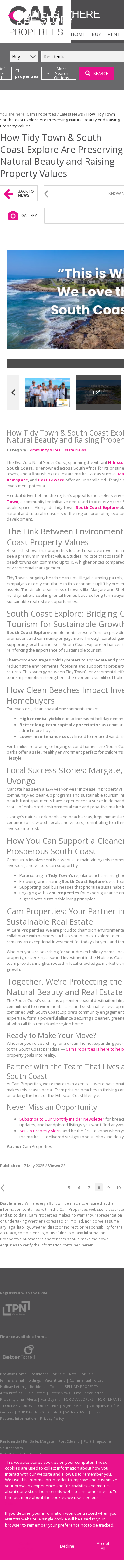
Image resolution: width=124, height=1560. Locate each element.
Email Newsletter (88, 1392)
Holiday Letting (13, 1386)
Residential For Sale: (19, 1441)
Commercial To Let (86, 1380)
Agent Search (74, 1405)
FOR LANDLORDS (17, 1405)
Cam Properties (41, 114)
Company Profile (104, 1405)
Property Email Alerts (18, 1399)
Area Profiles (11, 1392)
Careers (6, 1412)
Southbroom (11, 1447)
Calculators (35, 1392)
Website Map (76, 1412)
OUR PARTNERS (30, 1412)
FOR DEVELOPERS (79, 1399)
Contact (54, 1412)
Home (21, 1373)
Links (96, 1412)
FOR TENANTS (110, 1399)
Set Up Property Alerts (40, 1131)
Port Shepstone (97, 1441)
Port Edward (68, 1441)
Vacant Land (55, 1380)
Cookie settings (26, 1546)
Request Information (18, 1418)
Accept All (103, 1546)
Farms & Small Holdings (20, 1380)
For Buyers (50, 1399)
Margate (47, 1441)
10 (118, 1187)
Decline (67, 1546)
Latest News (71, 114)
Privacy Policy (52, 1418)
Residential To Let (45, 1386)
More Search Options (61, 73)
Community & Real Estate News (56, 450)
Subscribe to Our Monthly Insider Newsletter (61, 1119)
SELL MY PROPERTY (81, 1386)
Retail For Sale (81, 1373)
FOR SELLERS (47, 1405)
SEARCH (101, 73)
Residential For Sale (48, 1373)
